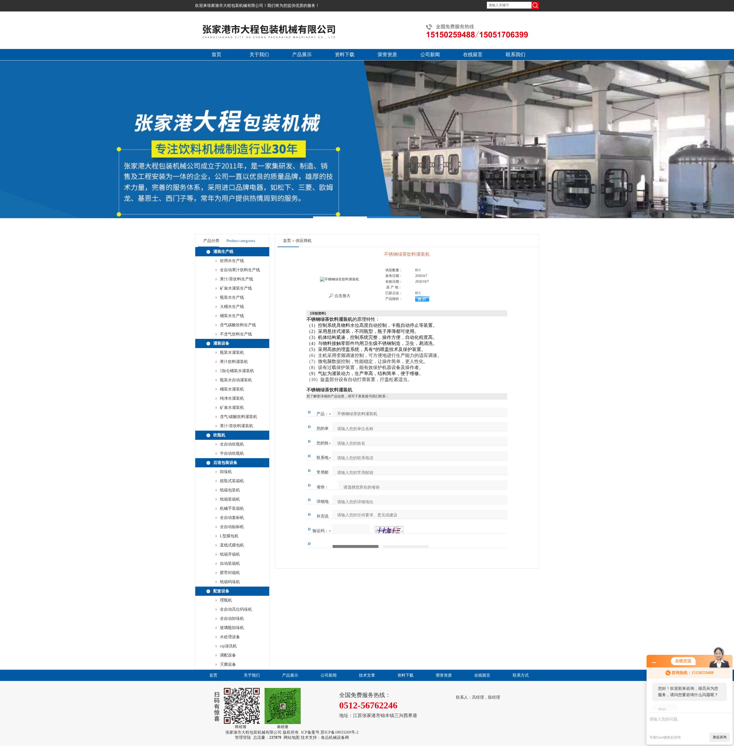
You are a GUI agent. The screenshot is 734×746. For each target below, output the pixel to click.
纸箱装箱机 (230, 499)
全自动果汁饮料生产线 (240, 270)
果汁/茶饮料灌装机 (236, 426)
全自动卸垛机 (232, 618)
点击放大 (341, 296)
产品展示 (302, 54)
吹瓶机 (219, 435)
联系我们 (515, 54)
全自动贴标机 (232, 527)
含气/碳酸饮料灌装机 (238, 417)
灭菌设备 (228, 664)
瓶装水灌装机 (232, 352)
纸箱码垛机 (230, 582)
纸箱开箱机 (230, 554)
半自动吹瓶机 (232, 453)
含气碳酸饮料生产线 (238, 325)
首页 (216, 54)
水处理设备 (230, 637)
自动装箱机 (230, 563)
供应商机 (304, 241)
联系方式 (521, 675)
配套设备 (221, 591)
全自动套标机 (232, 517)
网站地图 (292, 737)
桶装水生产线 (232, 316)
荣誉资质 (387, 54)
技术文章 (367, 675)
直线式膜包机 (232, 545)
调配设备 (228, 655)
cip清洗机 (228, 646)
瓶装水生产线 (232, 297)
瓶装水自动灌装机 (236, 380)
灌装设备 (221, 343)
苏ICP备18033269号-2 (339, 732)
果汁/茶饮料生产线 (236, 279)
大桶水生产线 (232, 306)
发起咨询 (720, 737)
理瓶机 (226, 600)
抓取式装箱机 (232, 481)
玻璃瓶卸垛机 (232, 628)
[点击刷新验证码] (389, 531)
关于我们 (259, 54)
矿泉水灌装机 (232, 407)
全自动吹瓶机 (232, 444)
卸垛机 (226, 472)
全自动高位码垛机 (236, 609)
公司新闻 (430, 54)
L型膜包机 (229, 536)
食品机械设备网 (335, 737)
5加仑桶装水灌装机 (237, 371)
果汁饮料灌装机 (234, 362)
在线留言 (473, 54)
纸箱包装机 (230, 490)
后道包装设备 (225, 462)
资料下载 (344, 54)
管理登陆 (243, 737)
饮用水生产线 (232, 261)
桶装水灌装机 (232, 389)
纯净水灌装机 (232, 398)
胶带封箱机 (230, 573)
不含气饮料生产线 (236, 334)
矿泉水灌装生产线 (236, 288)
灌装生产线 (223, 251)
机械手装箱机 (232, 508)
